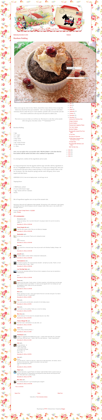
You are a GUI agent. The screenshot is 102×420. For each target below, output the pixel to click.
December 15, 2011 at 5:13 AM (24, 331)
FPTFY (45, 409)
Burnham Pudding (73, 129)
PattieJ (18, 370)
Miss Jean (19, 379)
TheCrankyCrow (21, 260)
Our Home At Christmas (74, 136)
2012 (69, 150)
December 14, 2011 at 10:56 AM (24, 257)
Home (39, 393)
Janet (18, 327)
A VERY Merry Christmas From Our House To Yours (76, 139)
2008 (69, 87)
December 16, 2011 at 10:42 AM (24, 383)
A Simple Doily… (73, 141)
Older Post (60, 393)
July (70, 107)
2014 (69, 154)
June (18, 307)
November (72, 115)
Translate (77, 70)
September (72, 111)
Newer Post (17, 393)
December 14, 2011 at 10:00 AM (24, 224)
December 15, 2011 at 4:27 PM (24, 376)
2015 (69, 156)
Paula (18, 280)
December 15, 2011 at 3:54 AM (24, 324)
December (72, 117)
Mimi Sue (19, 314)
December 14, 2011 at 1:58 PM (24, 297)
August (71, 109)
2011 (69, 93)
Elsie (18, 291)
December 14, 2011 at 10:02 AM (24, 231)
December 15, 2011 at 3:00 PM (24, 354)
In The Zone (72, 134)
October (71, 113)
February (71, 97)
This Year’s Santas (73, 127)
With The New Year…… (74, 147)
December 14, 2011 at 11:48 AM (24, 288)
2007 (69, 85)
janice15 (19, 254)
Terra (18, 300)
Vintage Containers (73, 121)
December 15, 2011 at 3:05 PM (24, 367)
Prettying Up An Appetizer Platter (76, 125)
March (71, 99)
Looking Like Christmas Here (75, 119)
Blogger (63, 409)
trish (18, 343)
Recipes (19, 212)
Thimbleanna (20, 334)
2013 (69, 152)
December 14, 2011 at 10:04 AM (24, 242)
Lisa (18, 357)
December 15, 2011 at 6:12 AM (24, 340)
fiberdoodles (20, 234)
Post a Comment (19, 386)
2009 (69, 89)
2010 (69, 91)
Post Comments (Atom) (41, 396)
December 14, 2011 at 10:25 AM (24, 251)
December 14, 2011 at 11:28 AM (24, 277)
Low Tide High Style (22, 269)
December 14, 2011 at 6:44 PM (24, 311)
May (70, 103)
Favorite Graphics (73, 123)
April (70, 101)
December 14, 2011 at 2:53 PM (24, 304)
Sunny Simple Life (21, 227)
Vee (18, 245)
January (71, 95)
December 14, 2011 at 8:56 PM (24, 317)
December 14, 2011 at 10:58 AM (24, 266)
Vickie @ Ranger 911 (22, 320)
